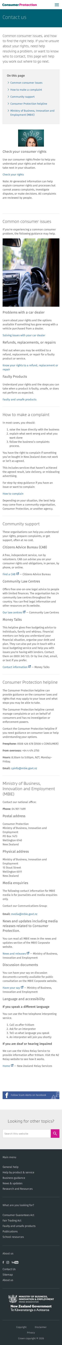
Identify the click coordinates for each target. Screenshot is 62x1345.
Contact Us (9, 1269)
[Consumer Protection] (20, 4)
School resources (13, 1237)
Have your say (13, 987)
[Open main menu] (57, 4)
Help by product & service (18, 1172)
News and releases (16, 953)
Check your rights (13, 174)
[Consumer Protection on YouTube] (16, 1263)
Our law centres (14, 612)
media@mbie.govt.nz (24, 914)
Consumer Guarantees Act (18, 1215)
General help (10, 1167)
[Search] (55, 1133)
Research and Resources (18, 1188)
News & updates (12, 1183)
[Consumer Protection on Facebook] (4, 1263)
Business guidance (14, 1178)
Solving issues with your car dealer (24, 335)
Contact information (17, 667)
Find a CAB (11, 574)
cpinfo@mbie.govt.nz (24, 768)
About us (8, 1280)
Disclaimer (40, 1327)
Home (8, 1066)
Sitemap (8, 1274)
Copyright (21, 1327)
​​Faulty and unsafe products (19, 1226)
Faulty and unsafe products (19, 399)
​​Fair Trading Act (12, 1220)
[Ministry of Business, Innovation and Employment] (31, 1300)
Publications (10, 1231)
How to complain (13, 493)
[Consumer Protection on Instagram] (9, 1263)
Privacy (31, 1333)
